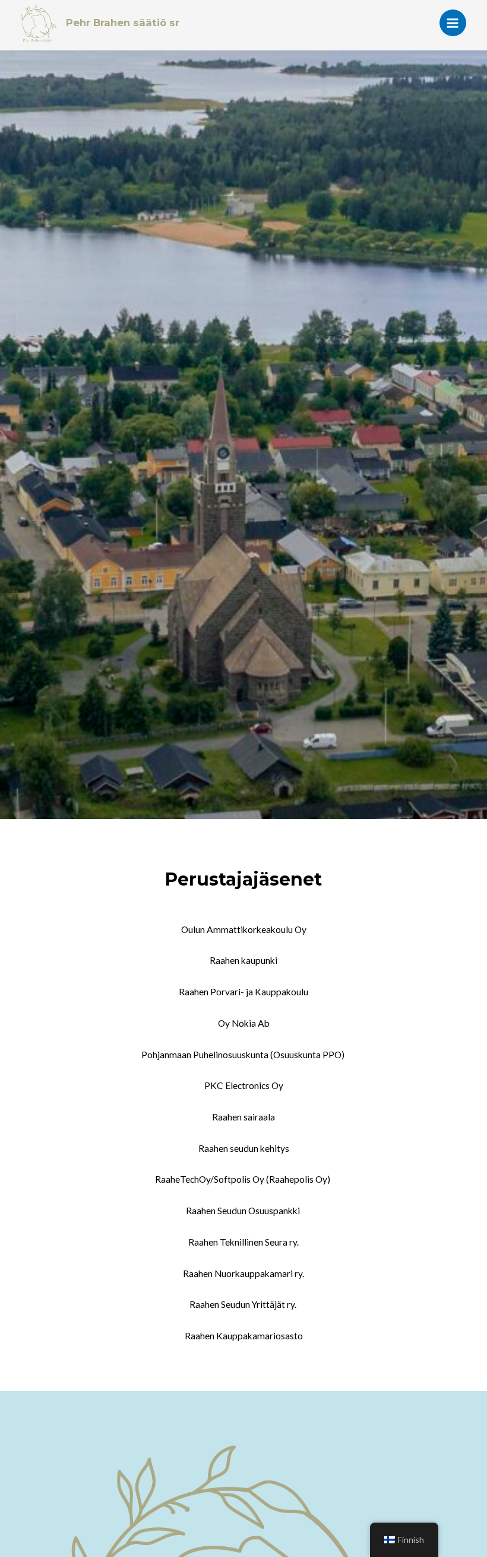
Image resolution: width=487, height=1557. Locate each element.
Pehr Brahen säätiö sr (122, 22)
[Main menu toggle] (452, 22)
